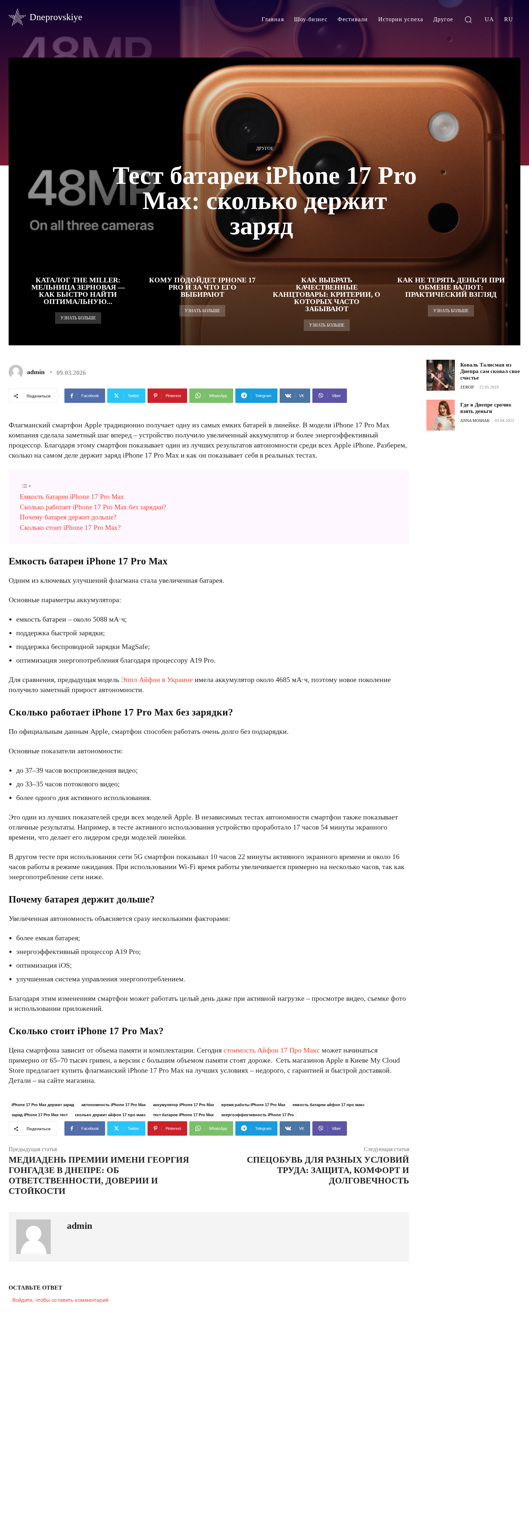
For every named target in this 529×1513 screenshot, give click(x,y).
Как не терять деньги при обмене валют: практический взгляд (451, 287)
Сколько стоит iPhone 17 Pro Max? (70, 527)
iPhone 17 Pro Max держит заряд (43, 1105)
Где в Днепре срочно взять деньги (485, 408)
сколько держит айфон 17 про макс (110, 1115)
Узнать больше (78, 318)
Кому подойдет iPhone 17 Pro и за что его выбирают (202, 287)
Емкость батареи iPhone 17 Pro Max (72, 496)
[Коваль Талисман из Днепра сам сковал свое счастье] (440, 375)
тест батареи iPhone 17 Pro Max (183, 1115)
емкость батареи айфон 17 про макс (329, 1105)
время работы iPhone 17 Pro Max (253, 1105)
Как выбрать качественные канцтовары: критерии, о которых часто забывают (326, 294)
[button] (468, 19)
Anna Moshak (475, 420)
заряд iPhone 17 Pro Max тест (40, 1115)
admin (36, 372)
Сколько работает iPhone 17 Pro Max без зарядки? (93, 507)
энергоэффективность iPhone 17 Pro (257, 1115)
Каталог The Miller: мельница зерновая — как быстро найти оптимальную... (78, 290)
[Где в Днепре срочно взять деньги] (440, 415)
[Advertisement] (477, 555)
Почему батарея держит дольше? (68, 517)
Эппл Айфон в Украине (157, 679)
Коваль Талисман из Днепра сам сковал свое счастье (490, 371)
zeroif (467, 387)
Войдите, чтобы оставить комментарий (60, 1300)
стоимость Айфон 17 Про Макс (271, 1050)
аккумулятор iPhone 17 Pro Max (183, 1105)
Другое (264, 148)
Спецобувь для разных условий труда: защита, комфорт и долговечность (328, 1170)
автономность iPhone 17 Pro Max (113, 1105)
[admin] (17, 372)
